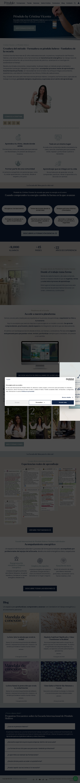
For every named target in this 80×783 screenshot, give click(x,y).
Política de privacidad (28, 391)
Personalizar (39, 402)
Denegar (17, 402)
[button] (19, 362)
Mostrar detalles (66, 397)
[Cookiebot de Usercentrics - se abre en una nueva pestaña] (67, 379)
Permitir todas (63, 402)
